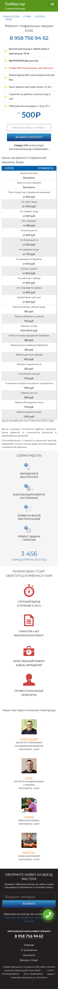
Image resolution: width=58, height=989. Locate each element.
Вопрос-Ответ (29, 960)
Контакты (29, 955)
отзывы (27, 16)
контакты (40, 16)
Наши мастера (11, 16)
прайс (8, 19)
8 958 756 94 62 (29, 38)
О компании (29, 950)
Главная (29, 945)
